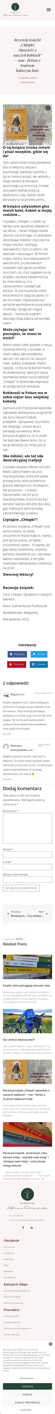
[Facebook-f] (23, 1227)
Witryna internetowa (15, 874)
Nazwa (8, 849)
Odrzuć (27, 1394)
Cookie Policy (26, 1409)
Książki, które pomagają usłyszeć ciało (26, 985)
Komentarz (10, 811)
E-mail (8, 862)
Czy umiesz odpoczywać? (19, 1039)
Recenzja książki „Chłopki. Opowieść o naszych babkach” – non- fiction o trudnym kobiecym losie (26, 1095)
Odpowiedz (7, 734)
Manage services (27, 1378)
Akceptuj (27, 1386)
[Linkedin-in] (31, 1227)
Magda (14, 694)
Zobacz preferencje (27, 1402)
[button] (50, 1344)
